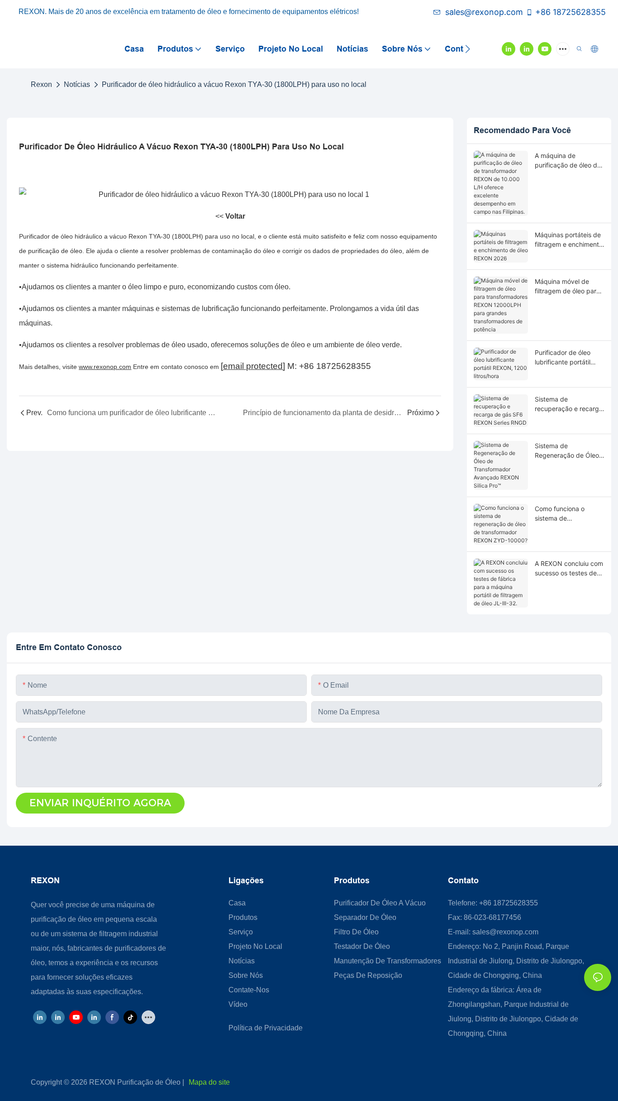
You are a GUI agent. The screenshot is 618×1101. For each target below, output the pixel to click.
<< (230, 216)
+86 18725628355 (570, 12)
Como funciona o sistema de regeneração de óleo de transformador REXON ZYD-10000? (565, 514)
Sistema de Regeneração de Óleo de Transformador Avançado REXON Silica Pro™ (567, 451)
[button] (467, 49)
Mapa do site (209, 1082)
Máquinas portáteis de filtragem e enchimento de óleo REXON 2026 (569, 240)
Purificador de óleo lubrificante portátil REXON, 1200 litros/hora (562, 358)
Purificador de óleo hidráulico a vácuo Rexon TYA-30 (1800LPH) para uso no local (234, 84)
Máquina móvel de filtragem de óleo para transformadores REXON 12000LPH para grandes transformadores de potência (567, 287)
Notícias (77, 84)
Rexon (41, 84)
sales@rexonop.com (484, 12)
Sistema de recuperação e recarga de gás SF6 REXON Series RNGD (569, 404)
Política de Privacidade (265, 1028)
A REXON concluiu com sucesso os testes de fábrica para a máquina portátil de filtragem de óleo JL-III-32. (569, 569)
